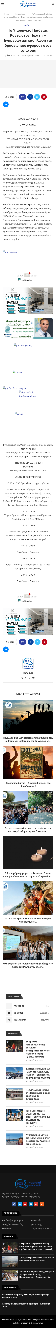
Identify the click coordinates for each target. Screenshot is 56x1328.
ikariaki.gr (11, 55)
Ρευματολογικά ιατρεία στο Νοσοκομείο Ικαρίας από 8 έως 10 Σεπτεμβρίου (38, 1094)
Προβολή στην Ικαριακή (13, 1220)
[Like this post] (23, 97)
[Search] (53, 4)
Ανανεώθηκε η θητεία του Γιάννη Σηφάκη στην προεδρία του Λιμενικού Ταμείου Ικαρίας (38, 1139)
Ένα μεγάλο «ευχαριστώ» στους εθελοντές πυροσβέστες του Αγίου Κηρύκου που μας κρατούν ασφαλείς (38, 1049)
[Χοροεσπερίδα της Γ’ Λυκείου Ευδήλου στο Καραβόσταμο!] (28, 762)
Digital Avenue (37, 1323)
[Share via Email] (6, 104)
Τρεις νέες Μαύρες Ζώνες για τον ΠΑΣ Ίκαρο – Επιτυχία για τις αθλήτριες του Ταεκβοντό (38, 1117)
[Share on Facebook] (30, 97)
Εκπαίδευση (21, 14)
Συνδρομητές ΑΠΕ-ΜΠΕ (40, 1229)
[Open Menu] (2, 4)
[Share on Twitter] (37, 97)
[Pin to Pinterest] (44, 97)
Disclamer (6, 1229)
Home (6, 14)
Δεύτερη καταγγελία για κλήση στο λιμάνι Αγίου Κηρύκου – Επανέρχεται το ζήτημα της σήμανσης (38, 1073)
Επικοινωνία (35, 1220)
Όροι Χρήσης (35, 1224)
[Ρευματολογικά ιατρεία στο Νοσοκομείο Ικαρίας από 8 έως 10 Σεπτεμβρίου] (14, 1094)
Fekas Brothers (22, 1323)
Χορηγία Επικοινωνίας (12, 1224)
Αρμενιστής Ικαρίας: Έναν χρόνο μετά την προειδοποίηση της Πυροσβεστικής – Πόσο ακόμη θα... (36, 1274)
